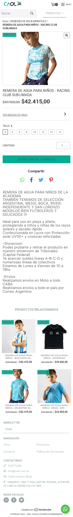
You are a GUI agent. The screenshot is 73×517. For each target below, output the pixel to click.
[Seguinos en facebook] (13, 500)
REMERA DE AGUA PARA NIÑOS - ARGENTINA (54, 356)
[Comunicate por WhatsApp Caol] (65, 509)
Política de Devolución (50, 451)
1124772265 (14, 465)
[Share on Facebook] (31, 180)
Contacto (9, 451)
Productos (42, 444)
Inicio (5, 21)
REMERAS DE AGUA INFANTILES (28, 21)
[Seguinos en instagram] (6, 500)
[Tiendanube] (36, 511)
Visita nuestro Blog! (20, 476)
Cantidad (9, 145)
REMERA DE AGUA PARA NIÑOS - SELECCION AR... (18, 356)
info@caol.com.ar (18, 471)
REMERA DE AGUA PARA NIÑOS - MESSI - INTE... (54, 406)
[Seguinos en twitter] (21, 500)
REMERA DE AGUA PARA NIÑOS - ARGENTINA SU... (18, 406)
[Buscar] (32, 13)
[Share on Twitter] (41, 180)
